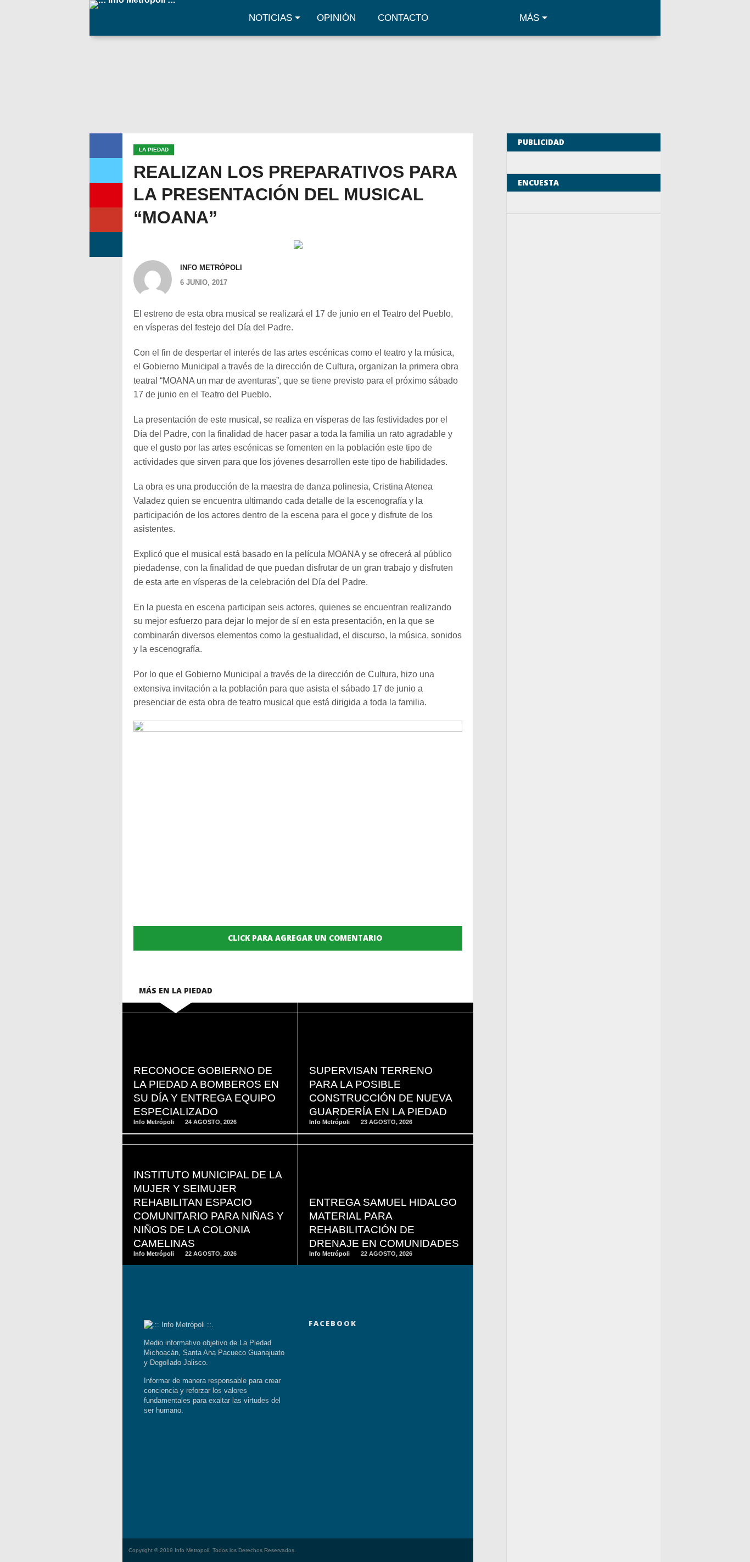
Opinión (336, 18)
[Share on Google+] (105, 219)
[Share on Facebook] (105, 145)
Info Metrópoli (211, 267)
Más (529, 18)
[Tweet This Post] (105, 170)
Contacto (403, 18)
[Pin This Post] (105, 195)
